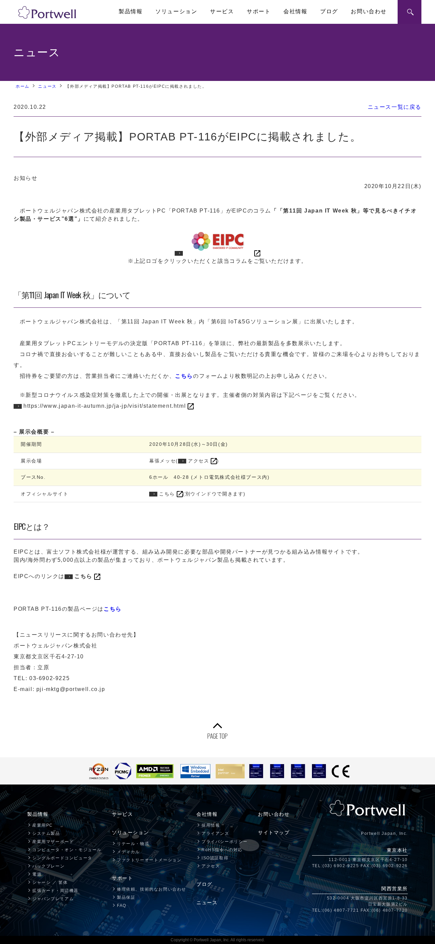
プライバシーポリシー (225, 842)
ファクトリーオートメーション (149, 860)
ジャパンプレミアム (53, 899)
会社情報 (295, 11)
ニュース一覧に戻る (394, 107)
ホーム (23, 86)
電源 (36, 874)
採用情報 (211, 825)
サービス (222, 11)
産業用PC (42, 825)
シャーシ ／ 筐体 (50, 882)
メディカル (128, 852)
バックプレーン (48, 866)
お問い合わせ (369, 11)
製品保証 (126, 897)
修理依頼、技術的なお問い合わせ (151, 889)
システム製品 (46, 833)
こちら (167, 493)
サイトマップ (274, 832)
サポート (259, 11)
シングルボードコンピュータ (62, 858)
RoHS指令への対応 (222, 850)
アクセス (198, 460)
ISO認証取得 (215, 858)
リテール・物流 (133, 844)
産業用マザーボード (53, 842)
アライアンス (215, 833)
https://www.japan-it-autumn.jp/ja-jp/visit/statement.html (104, 406)
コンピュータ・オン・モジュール (67, 850)
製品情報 (130, 11)
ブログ (329, 11)
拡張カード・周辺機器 (55, 891)
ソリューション (176, 11)
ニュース (47, 86)
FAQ (121, 906)
